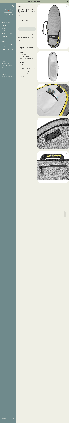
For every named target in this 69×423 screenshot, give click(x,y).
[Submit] (13, 418)
